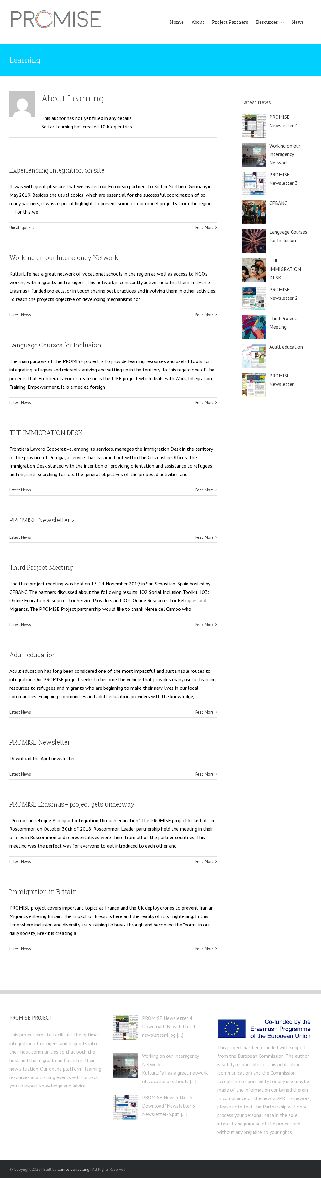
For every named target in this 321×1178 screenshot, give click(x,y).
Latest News (20, 315)
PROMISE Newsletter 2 (42, 520)
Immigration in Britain (43, 891)
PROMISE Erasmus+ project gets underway (71, 804)
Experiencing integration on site (56, 170)
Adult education (32, 655)
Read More (204, 227)
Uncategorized (22, 227)
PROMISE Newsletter (39, 742)
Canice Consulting (73, 1169)
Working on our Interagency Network (63, 257)
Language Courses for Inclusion (55, 345)
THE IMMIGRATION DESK (46, 432)
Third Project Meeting (41, 567)
